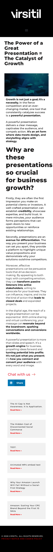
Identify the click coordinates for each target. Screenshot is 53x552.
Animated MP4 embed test (25, 465)
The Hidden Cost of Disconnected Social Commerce (21, 427)
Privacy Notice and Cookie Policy (21, 539)
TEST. (13, 447)
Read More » (16, 410)
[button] (26, 30)
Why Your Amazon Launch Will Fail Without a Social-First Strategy (25, 485)
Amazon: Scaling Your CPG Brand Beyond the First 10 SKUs (25, 508)
